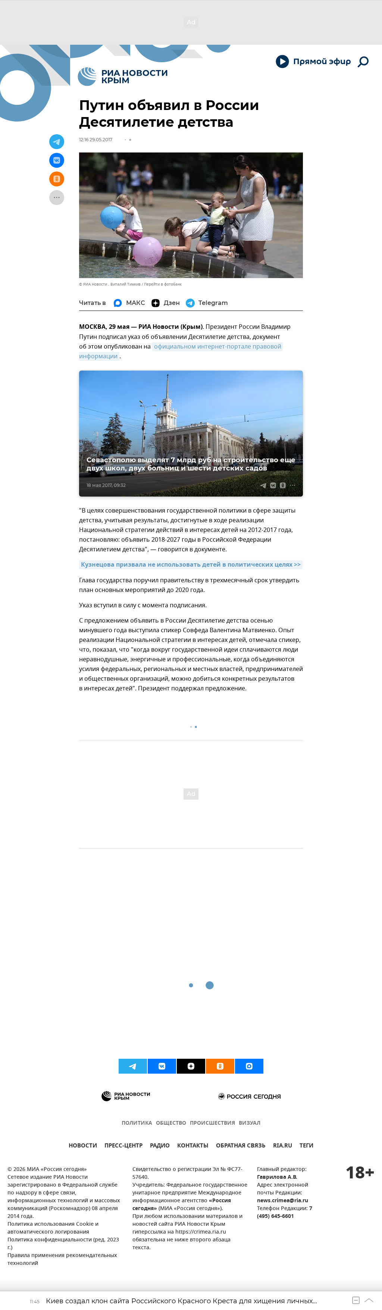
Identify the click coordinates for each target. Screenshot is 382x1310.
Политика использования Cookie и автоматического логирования (52, 1228)
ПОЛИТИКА (137, 1123)
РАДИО (160, 1146)
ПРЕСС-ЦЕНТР (123, 1146)
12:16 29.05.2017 (95, 139)
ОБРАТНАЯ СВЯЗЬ (241, 1146)
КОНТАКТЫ (193, 1146)
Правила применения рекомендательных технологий (62, 1259)
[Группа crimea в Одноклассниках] (220, 1066)
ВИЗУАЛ (249, 1123)
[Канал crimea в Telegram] (133, 1066)
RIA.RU (282, 1146)
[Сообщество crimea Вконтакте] (162, 1066)
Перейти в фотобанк (163, 284)
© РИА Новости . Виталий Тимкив (110, 284)
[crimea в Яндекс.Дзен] (191, 1066)
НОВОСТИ (83, 1146)
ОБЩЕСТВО (171, 1123)
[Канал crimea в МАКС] (249, 1066)
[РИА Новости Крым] (122, 77)
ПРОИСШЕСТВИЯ (212, 1123)
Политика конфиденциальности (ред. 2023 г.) (63, 1244)
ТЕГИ (306, 1146)
